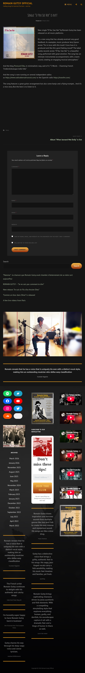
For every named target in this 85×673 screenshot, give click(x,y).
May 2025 (14, 481)
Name (14, 200)
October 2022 (14, 507)
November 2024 (14, 485)
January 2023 (14, 499)
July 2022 (14, 516)
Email (14, 212)
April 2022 (14, 521)
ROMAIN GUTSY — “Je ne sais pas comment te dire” (23, 284)
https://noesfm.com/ (62, 77)
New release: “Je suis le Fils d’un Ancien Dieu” (21, 289)
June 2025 (14, 476)
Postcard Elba (19, 66)
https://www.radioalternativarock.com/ (20, 77)
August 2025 (14, 472)
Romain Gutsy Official (17, 3)
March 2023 (14, 490)
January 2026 (14, 463)
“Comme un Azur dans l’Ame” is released (19, 295)
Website (14, 224)
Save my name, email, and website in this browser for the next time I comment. (42, 236)
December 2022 (14, 503)
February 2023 (14, 494)
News (7, 130)
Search (5, 261)
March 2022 (14, 525)
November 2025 (14, 467)
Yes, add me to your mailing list (25, 243)
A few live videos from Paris (14, 300)
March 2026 (14, 458)
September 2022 (14, 512)
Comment (15, 166)
